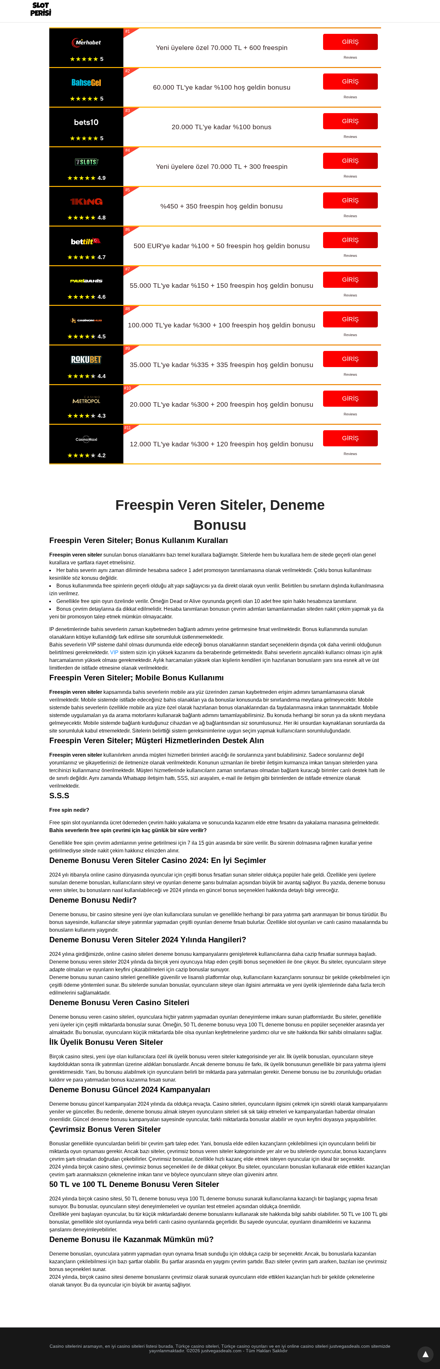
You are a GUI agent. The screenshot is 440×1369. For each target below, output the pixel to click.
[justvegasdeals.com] (40, 10)
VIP (114, 652)
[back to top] (425, 1354)
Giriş (350, 41)
